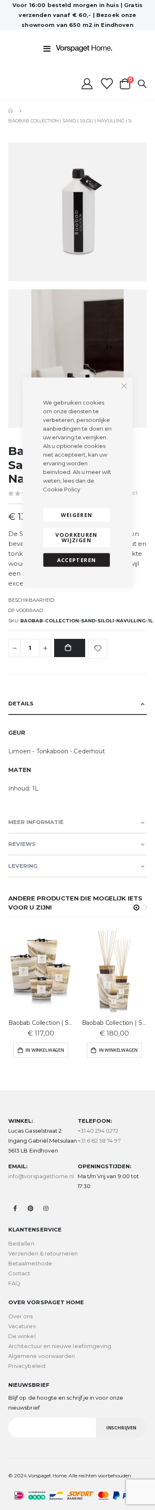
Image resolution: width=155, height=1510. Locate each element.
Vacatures (22, 1326)
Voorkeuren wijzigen (76, 537)
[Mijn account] (86, 83)
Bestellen (21, 1243)
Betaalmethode (30, 1263)
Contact (19, 1273)
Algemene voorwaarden (41, 1356)
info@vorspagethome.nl (41, 1176)
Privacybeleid (26, 1365)
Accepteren (76, 560)
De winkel (22, 1336)
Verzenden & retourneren (43, 1253)
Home (11, 111)
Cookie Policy (61, 489)
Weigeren (77, 515)
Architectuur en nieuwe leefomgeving (59, 1346)
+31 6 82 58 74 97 (99, 1140)
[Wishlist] (106, 83)
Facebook (15, 1208)
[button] (136, 907)
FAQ (14, 1283)
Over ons (20, 1316)
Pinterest (30, 1208)
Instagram (46, 1208)
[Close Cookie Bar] (124, 386)
